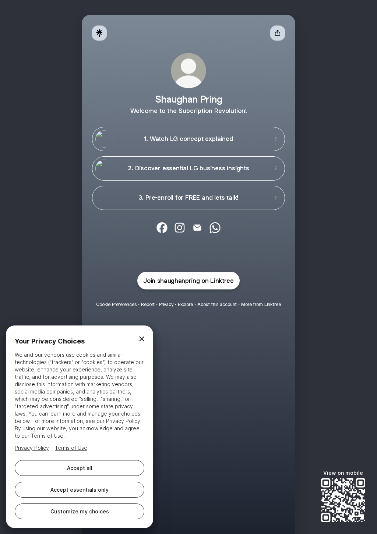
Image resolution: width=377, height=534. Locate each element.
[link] (162, 227)
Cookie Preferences (116, 304)
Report (148, 304)
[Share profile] (277, 33)
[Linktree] (99, 33)
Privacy (166, 304)
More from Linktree (261, 304)
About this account (217, 304)
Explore (185, 304)
